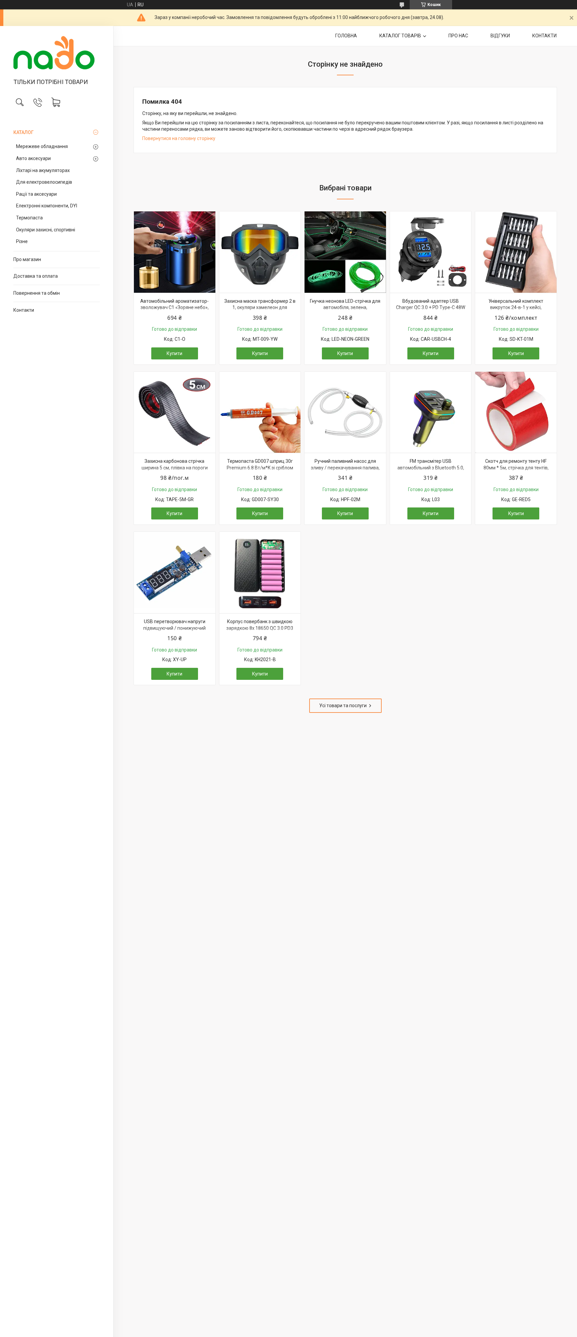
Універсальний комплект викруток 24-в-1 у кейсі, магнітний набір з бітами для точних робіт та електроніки (516, 310)
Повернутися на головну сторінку (178, 138)
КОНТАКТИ (544, 35)
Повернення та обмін (36, 293)
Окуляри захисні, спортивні (45, 229)
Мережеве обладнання (42, 146)
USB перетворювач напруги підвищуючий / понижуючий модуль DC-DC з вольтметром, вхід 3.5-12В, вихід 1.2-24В (174, 631)
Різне (22, 241)
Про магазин (27, 259)
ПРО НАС (458, 35)
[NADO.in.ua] (56, 52)
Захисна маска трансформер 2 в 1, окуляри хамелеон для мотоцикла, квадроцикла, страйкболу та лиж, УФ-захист (260, 310)
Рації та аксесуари (36, 194)
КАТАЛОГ (23, 132)
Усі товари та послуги (343, 705)
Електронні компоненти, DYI (46, 205)
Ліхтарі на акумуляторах (43, 170)
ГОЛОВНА (346, 35)
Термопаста (29, 217)
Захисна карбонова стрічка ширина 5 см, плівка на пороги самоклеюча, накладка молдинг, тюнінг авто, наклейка (174, 470)
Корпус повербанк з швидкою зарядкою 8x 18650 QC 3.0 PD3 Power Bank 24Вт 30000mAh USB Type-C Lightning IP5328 (259, 631)
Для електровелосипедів (44, 182)
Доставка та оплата (35, 276)
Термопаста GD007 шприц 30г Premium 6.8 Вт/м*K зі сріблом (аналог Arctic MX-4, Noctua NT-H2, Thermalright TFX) (260, 470)
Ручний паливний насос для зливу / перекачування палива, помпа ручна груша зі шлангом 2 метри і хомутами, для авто (345, 470)
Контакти (23, 310)
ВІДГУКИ (500, 35)
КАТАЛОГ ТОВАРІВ (400, 35)
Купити (174, 353)
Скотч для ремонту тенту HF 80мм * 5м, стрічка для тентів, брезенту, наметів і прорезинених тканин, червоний (516, 470)
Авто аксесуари (33, 158)
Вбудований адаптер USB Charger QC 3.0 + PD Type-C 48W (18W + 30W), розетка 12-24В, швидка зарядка (430, 310)
